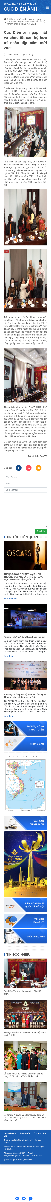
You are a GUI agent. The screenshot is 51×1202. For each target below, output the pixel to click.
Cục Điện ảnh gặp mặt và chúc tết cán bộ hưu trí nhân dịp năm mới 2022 (26, 22)
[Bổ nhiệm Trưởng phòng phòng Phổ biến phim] (25, 973)
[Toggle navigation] (47, 7)
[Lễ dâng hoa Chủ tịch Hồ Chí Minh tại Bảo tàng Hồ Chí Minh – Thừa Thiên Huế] (25, 1055)
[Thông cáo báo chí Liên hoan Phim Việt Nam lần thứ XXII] (25, 1014)
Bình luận (40, 531)
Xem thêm (8, 598)
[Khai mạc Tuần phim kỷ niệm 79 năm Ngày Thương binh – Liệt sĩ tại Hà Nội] (25, 676)
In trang (29, 54)
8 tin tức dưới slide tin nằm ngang (25, 19)
